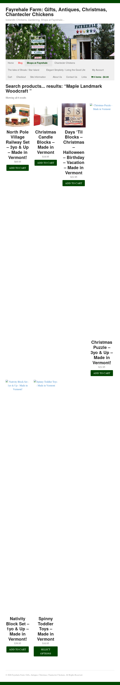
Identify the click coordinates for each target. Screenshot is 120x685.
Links (84, 76)
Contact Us (71, 76)
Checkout (21, 76)
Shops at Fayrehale (37, 62)
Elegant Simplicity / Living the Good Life (65, 69)
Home (11, 62)
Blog (20, 62)
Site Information (38, 76)
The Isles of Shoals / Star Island (23, 69)
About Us (57, 76)
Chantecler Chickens (65, 62)
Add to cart (17, 167)
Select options (45, 651)
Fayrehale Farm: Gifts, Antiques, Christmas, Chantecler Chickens (56, 12)
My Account (98, 69)
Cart (10, 76)
